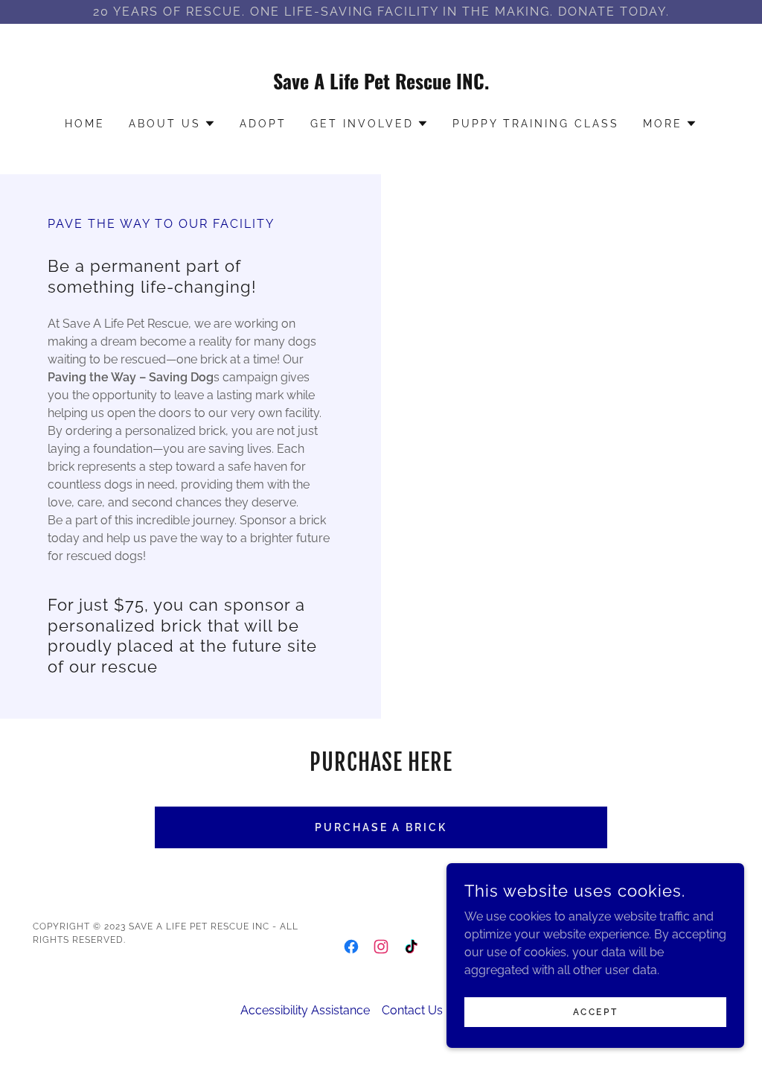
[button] (172, 124)
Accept (595, 1011)
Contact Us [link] (412, 1010)
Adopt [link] (263, 124)
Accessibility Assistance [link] (305, 1010)
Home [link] (85, 124)
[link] (381, 85)
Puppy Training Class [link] (535, 124)
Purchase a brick (381, 827)
